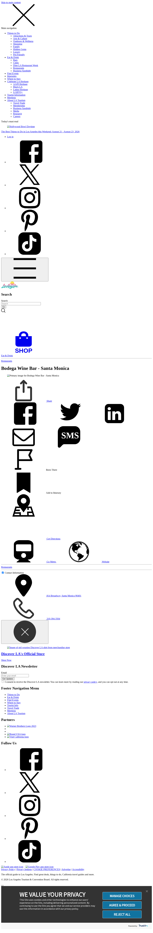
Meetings (11, 97)
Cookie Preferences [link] (46, 869)
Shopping (17, 44)
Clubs (16, 62)
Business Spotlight (22, 70)
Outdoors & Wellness (23, 41)
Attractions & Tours (22, 36)
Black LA (18, 87)
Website (105, 561)
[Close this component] (24, 632)
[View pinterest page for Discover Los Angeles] (29, 231)
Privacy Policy (8, 869)
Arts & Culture (20, 38)
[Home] (9, 288)
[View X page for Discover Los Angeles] (29, 185)
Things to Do (13, 33)
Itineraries (11, 76)
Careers (16, 116)
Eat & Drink (13, 57)
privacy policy (90, 682)
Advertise (66, 869)
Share (49, 401)
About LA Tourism (16, 100)
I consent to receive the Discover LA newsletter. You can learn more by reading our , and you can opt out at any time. (66, 682)
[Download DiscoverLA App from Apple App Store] (12, 866)
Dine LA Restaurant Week (25, 65)
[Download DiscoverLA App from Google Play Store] (39, 866)
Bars (15, 60)
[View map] (23, 516)
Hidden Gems (19, 49)
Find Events (13, 73)
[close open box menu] (23, 25)
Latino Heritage (20, 89)
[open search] (76, 319)
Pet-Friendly (19, 54)
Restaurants (18, 68)
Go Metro (51, 561)
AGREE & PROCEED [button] (122, 905)
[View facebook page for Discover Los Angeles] (29, 162)
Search (4, 300)
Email (4, 672)
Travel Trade (19, 103)
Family (16, 46)
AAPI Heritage (20, 84)
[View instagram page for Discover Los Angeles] (29, 208)
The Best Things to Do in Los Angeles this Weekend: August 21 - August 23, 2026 (40, 131)
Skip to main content (11, 2)
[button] (147, 891)
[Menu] (24, 269)
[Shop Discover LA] (24, 353)
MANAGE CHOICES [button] (122, 896)
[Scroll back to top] (2, 885)
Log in (10, 136)
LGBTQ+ (18, 92)
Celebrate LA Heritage (18, 81)
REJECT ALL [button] (122, 914)
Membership (19, 105)
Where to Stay (14, 79)
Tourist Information (16, 95)
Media (16, 111)
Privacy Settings (24, 869)
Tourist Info (12, 705)
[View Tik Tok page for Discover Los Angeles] (29, 254)
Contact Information (14, 572)
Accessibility (78, 869)
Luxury (16, 52)
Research (17, 113)
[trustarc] (143, 926)
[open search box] (76, 319)
